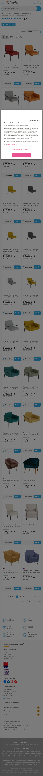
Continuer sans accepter (33, 120)
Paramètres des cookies (20, 149)
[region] (21, 135)
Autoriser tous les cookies (21, 155)
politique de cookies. (12, 144)
